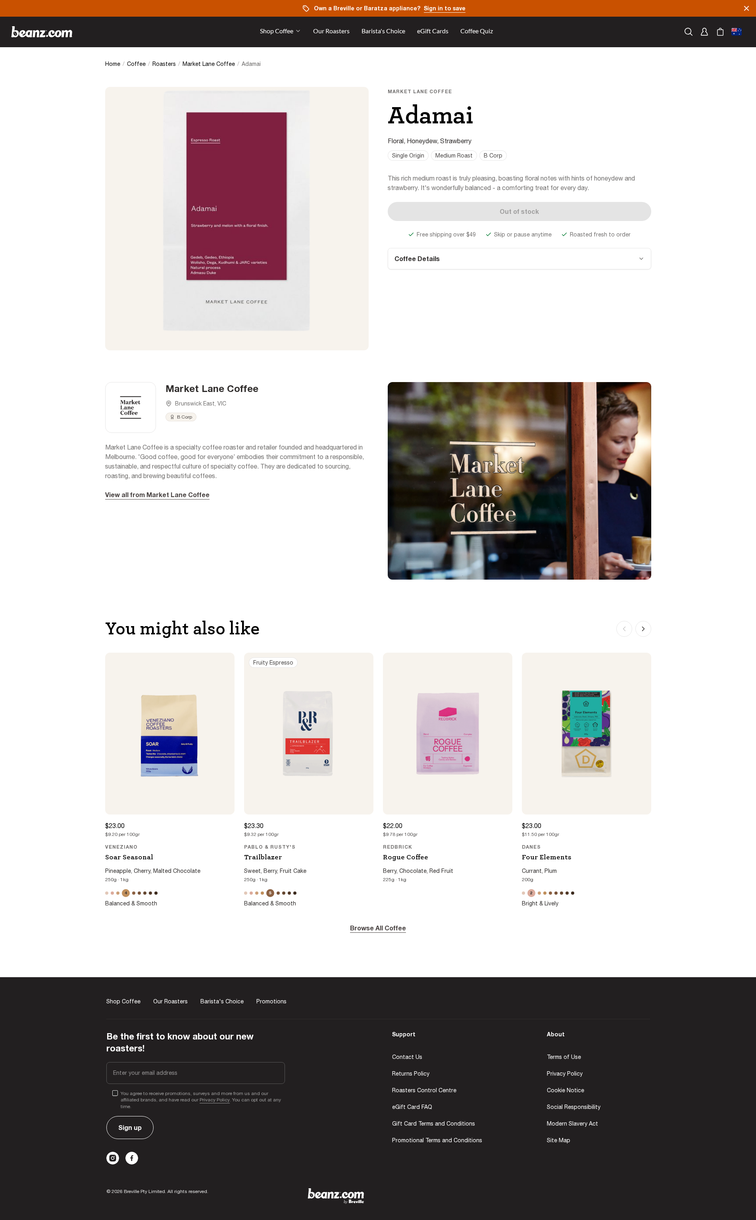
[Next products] (643, 629)
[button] (331, 32)
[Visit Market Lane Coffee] (130, 407)
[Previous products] (624, 629)
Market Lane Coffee (209, 64)
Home (112, 64)
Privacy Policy (215, 1100)
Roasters (164, 64)
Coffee (136, 64)
